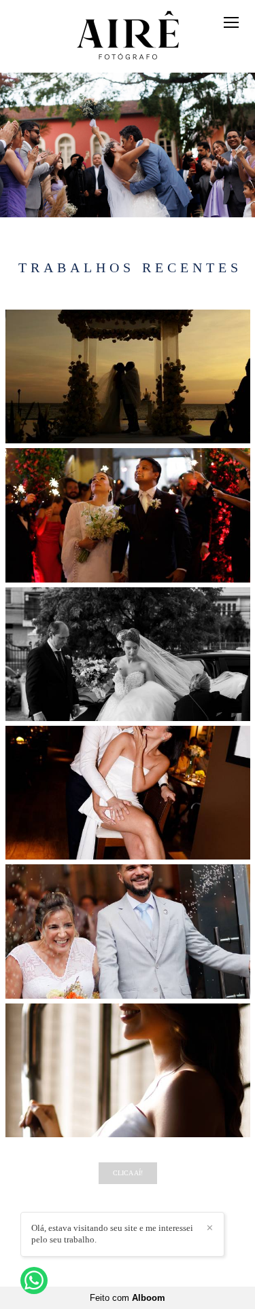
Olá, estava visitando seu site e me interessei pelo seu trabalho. (112, 1234)
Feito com (127, 1298)
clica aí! (128, 1173)
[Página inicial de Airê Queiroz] (128, 36)
